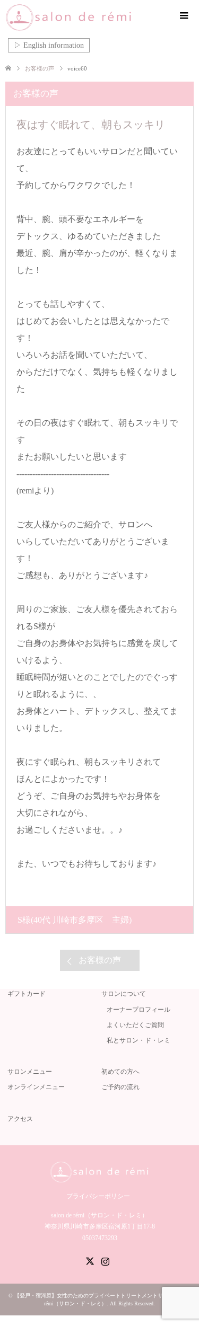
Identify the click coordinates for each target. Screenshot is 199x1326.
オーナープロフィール (138, 1009)
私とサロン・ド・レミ (138, 1040)
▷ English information (49, 45)
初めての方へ (120, 1071)
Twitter (90, 1260)
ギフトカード (26, 993)
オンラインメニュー (36, 1087)
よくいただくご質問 (135, 1025)
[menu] (183, 16)
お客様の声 (100, 960)
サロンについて (123, 993)
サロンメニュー (29, 1071)
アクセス (20, 1118)
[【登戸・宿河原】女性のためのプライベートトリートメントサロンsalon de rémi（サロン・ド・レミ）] (84, 17)
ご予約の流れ (120, 1087)
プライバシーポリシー (98, 1196)
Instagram (105, 1260)
